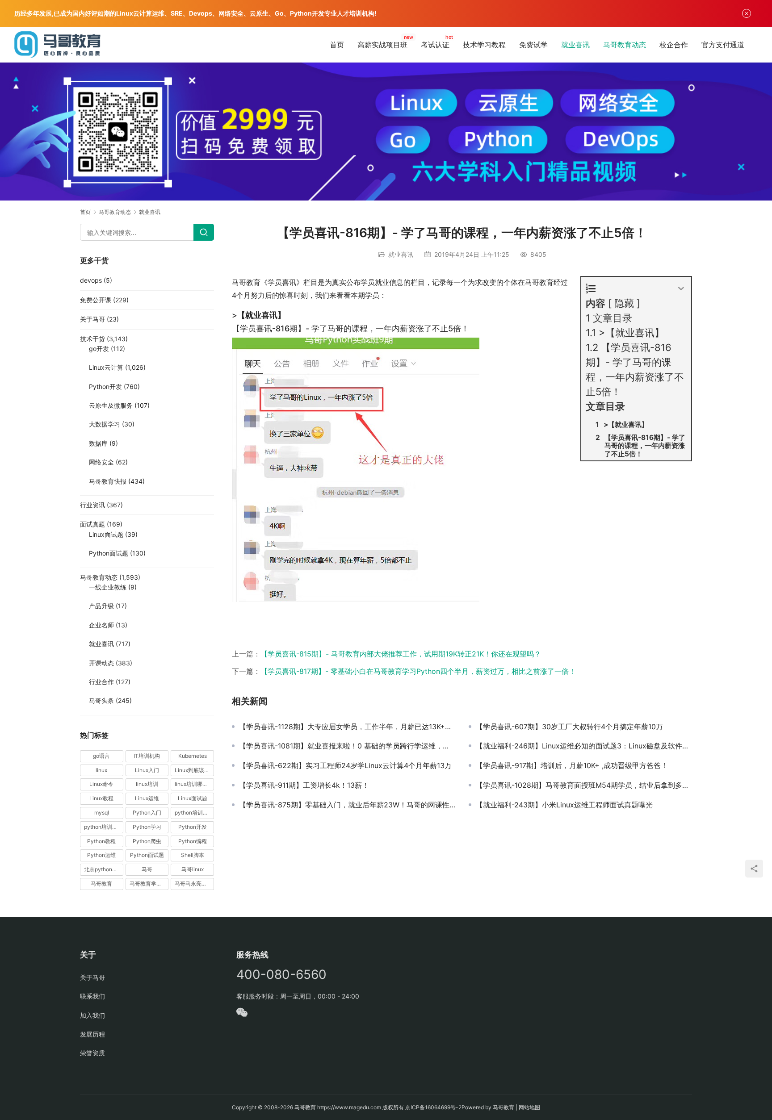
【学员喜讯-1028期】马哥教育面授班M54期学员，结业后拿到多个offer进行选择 (584, 785)
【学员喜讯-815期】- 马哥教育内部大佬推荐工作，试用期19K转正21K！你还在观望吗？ (400, 653)
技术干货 (92, 339)
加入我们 (92, 1015)
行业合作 (101, 681)
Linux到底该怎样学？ (194, 770)
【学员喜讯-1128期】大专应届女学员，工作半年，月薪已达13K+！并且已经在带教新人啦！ (347, 727)
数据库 (98, 443)
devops (91, 280)
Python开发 (105, 386)
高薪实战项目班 (382, 44)
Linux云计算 (106, 367)
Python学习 (147, 826)
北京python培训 (103, 869)
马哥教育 (101, 883)
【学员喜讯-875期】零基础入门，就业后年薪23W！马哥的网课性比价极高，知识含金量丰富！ (347, 805)
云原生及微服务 (111, 405)
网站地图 (529, 1107)
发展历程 (92, 1034)
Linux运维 (147, 798)
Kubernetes (192, 755)
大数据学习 (104, 424)
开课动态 (101, 663)
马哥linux (192, 869)
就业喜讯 (575, 44)
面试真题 (92, 524)
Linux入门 (147, 770)
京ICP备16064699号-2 (433, 1107)
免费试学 (533, 44)
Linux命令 (101, 784)
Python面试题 (108, 553)
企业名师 (101, 625)
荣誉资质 (92, 1053)
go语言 (101, 755)
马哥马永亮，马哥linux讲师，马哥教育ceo (194, 883)
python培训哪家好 (194, 812)
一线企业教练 (107, 587)
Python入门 (147, 812)
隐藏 (624, 303)
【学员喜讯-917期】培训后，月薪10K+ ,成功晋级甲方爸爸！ (572, 765)
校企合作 (673, 44)
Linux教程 (101, 798)
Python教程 (101, 841)
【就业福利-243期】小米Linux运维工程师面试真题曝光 (564, 805)
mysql (101, 812)
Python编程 (192, 841)
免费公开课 (95, 300)
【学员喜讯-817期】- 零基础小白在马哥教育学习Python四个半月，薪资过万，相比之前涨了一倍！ (418, 671)
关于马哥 (92, 319)
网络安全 (101, 462)
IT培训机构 (147, 755)
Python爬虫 (147, 841)
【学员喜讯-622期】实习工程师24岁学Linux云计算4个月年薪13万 (345, 765)
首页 (337, 44)
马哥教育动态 (624, 44)
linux (101, 770)
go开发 (99, 348)
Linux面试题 (106, 534)
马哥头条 (101, 700)
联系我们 (92, 996)
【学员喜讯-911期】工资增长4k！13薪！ (304, 785)
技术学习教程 (484, 44)
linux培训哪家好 (194, 784)
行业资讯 (92, 505)
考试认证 (435, 44)
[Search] (203, 232)
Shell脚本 (192, 855)
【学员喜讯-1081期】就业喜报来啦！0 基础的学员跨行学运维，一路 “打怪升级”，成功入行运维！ (347, 746)
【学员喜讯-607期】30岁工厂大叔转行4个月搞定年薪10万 (569, 727)
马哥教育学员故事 (149, 883)
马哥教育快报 (107, 481)
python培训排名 (103, 826)
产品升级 (101, 606)
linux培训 (147, 784)
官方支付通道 (722, 44)
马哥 (147, 869)
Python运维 (101, 855)
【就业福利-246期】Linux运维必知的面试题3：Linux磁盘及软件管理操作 (584, 746)
